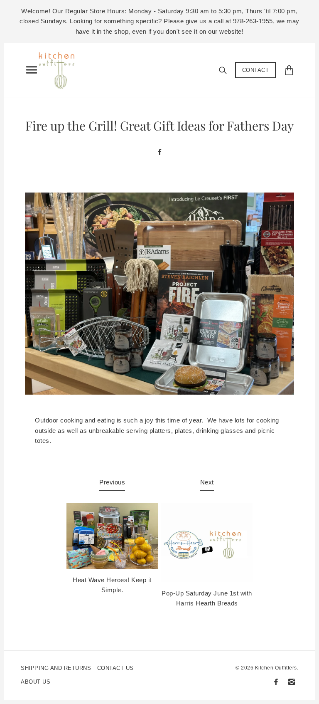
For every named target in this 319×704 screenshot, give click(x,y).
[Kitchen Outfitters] (59, 68)
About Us (35, 682)
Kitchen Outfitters (276, 668)
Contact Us (115, 668)
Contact (255, 70)
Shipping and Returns (56, 668)
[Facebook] (276, 681)
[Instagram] (291, 681)
